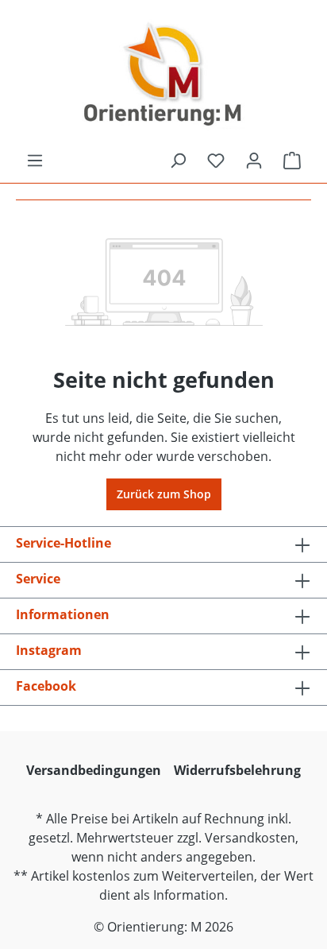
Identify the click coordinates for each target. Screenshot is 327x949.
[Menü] (35, 160)
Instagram (49, 650)
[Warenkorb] (292, 160)
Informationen (63, 614)
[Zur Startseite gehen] (163, 75)
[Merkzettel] (216, 160)
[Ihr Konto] (254, 160)
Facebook (46, 686)
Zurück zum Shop (164, 494)
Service (38, 578)
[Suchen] (178, 160)
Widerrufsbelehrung (237, 770)
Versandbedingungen (93, 770)
